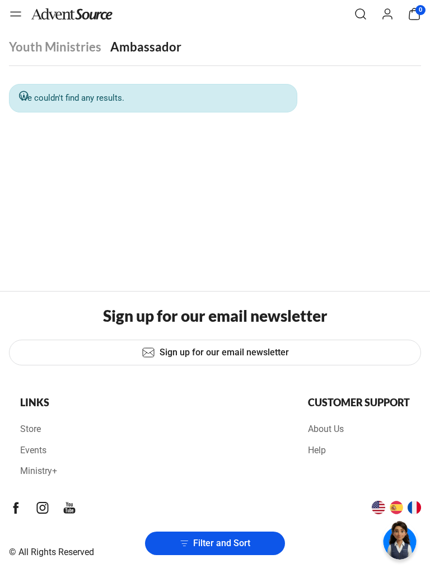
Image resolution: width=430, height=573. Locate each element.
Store (30, 429)
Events (33, 450)
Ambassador (145, 46)
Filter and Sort (221, 543)
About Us (326, 429)
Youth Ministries (55, 46)
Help (317, 450)
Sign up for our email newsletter (224, 352)
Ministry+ (38, 471)
